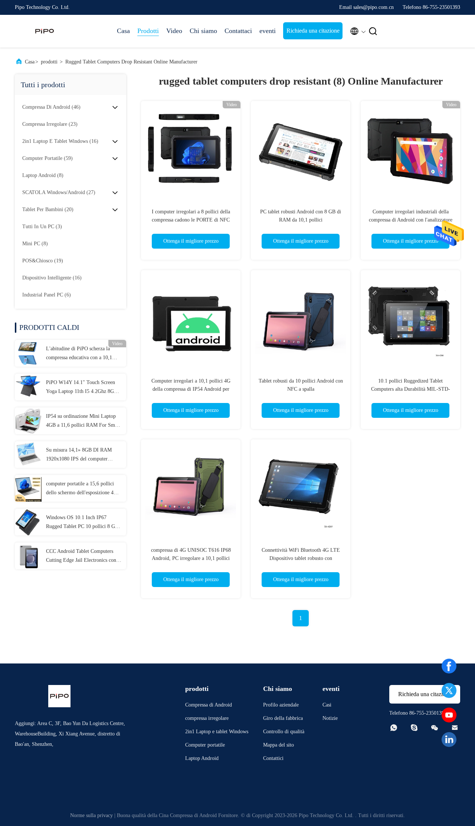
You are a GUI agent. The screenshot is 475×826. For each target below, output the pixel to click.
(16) (60, 141)
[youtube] (449, 715)
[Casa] (44, 31)
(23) (50, 124)
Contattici (273, 758)
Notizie (330, 718)
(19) (42, 260)
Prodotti (148, 31)
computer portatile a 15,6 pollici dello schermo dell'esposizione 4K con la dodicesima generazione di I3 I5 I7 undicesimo (83, 489)
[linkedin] (449, 739)
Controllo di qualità (283, 731)
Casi (326, 705)
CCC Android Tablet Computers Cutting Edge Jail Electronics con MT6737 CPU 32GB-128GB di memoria (81, 556)
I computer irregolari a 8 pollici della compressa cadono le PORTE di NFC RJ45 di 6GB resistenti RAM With (191, 220)
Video (174, 31)
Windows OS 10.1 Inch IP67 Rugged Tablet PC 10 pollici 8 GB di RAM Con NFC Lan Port (82, 523)
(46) (51, 107)
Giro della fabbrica (283, 718)
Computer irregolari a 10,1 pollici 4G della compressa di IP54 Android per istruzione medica (190, 389)
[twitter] (449, 690)
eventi (267, 31)
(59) (47, 158)
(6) (46, 295)
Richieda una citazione (313, 30)
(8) (42, 175)
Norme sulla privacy (91, 815)
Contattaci (238, 31)
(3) (42, 226)
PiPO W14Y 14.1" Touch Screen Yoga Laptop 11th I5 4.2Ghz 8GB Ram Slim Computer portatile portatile (81, 388)
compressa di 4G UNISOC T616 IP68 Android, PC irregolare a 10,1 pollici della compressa (191, 558)
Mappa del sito (278, 745)
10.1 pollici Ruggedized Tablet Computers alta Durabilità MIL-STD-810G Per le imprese (410, 389)
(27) (58, 192)
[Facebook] (449, 666)
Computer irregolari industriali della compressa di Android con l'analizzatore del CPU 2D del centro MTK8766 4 (410, 220)
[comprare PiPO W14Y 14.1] (28, 387)
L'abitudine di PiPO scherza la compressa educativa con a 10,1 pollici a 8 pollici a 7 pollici (79, 354)
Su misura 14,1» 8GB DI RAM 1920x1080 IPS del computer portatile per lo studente (79, 455)
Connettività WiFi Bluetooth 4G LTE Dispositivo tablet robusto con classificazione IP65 (301, 558)
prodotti (49, 62)
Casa (123, 31)
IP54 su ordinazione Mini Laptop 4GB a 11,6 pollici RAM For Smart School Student (83, 421)
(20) (47, 209)
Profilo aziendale (281, 705)
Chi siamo (203, 31)
